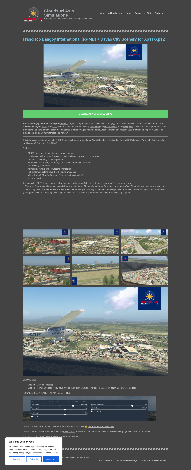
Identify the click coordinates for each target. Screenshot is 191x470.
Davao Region (110, 126)
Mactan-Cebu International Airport (135, 130)
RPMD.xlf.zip (69, 431)
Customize (17, 459)
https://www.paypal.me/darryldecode (47, 186)
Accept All (50, 459)
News (128, 13)
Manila (112, 130)
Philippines (128, 126)
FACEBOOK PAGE (50, 436)
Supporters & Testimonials (153, 460)
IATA (44, 126)
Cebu (156, 130)
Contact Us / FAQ (143, 13)
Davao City (95, 126)
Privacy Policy (105, 460)
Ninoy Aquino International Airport (90, 130)
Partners (159, 13)
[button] (115, 13)
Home (101, 13)
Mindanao (30, 130)
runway (64, 133)
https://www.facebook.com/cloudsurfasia (111, 186)
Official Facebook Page (126, 460)
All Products (114, 13)
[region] (33, 451)
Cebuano (64, 123)
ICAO (54, 126)
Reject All (34, 459)
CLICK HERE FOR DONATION (101, 426)
